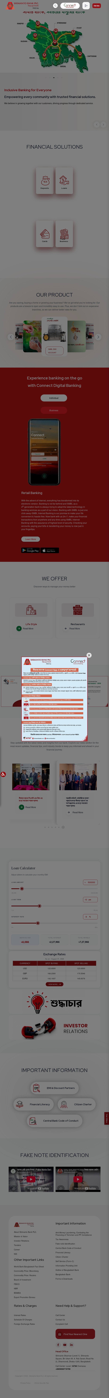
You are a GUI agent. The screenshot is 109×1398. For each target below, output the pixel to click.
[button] (26, 699)
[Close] (89, 655)
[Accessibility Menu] (3, 774)
